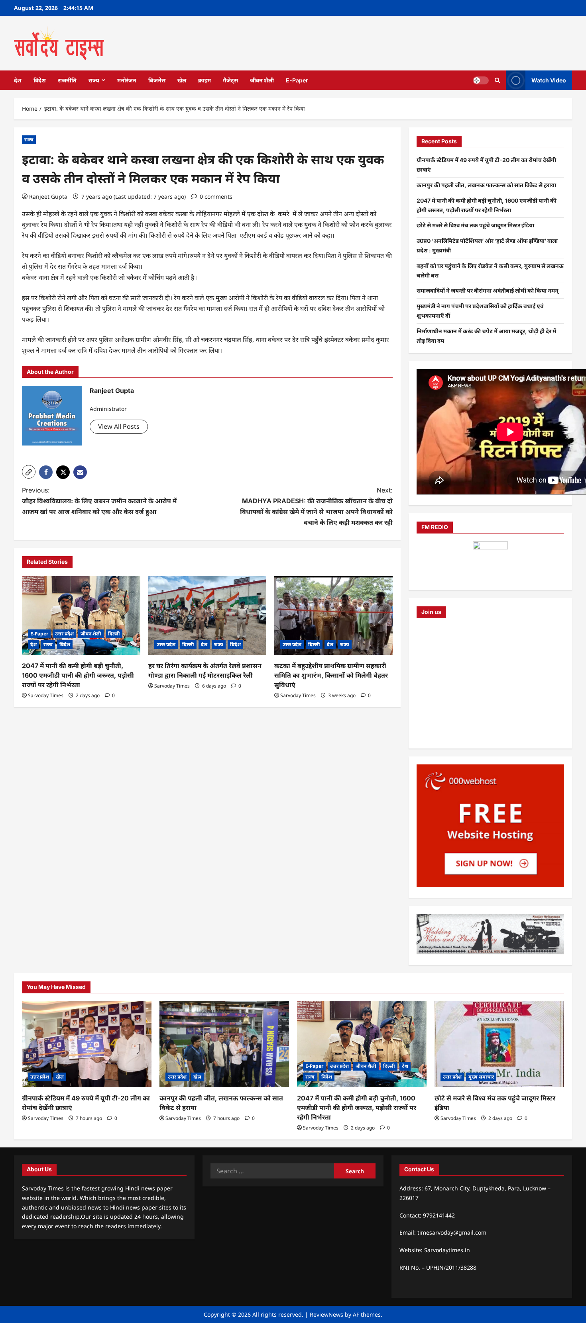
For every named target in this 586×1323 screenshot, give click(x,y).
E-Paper (297, 80)
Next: (316, 506)
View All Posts (119, 426)
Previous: (99, 501)
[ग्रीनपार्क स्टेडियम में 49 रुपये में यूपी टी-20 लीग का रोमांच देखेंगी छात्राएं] (86, 1044)
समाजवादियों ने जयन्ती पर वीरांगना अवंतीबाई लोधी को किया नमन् (487, 290)
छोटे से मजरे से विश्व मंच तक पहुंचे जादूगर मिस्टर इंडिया (475, 225)
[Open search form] (497, 80)
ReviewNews (326, 1314)
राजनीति (67, 80)
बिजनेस (156, 80)
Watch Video (548, 79)
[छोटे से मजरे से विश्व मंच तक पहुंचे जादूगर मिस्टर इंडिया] (499, 1044)
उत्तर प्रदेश (64, 633)
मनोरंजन (126, 80)
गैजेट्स (230, 80)
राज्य (93, 80)
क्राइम (204, 80)
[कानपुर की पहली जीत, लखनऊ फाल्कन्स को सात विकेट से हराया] (224, 1044)
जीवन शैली (262, 80)
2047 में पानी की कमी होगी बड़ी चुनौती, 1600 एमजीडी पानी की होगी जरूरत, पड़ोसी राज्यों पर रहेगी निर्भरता (78, 675)
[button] (28, 472)
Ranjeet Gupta (48, 196)
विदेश (39, 80)
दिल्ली (114, 633)
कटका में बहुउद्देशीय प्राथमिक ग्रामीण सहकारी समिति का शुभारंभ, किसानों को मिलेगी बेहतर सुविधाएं (331, 675)
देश (18, 80)
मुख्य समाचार (481, 1076)
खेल (181, 80)
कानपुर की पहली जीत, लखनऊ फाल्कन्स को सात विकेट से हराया (486, 185)
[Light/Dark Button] (481, 80)
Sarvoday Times (45, 695)
